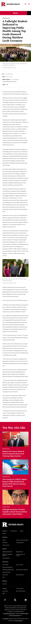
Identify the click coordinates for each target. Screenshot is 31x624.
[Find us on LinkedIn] (25, 600)
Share (3, 84)
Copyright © (5, 618)
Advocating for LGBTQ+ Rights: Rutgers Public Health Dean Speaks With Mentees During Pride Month (14, 482)
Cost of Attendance (20, 542)
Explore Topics (29, 13)
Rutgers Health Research (7, 551)
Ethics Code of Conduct (20, 591)
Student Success (6, 18)
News (15, 13)
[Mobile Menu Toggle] (29, 4)
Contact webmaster (19, 620)
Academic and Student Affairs (22, 540)
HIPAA (3, 593)
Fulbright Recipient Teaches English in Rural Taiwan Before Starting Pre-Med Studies (14, 511)
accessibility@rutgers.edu (9, 613)
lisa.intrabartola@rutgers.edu (9, 81)
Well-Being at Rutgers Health (8, 569)
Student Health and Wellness (22, 569)
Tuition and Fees (5, 545)
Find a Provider (5, 564)
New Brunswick (14, 531)
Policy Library (5, 591)
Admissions (4, 542)
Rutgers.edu (4, 531)
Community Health (6, 572)
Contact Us (4, 583)
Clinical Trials (5, 574)
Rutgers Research (19, 551)
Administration (5, 448)
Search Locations (19, 564)
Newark (21, 531)
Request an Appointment (7, 567)
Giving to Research (6, 558)
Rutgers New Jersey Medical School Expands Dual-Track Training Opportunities (13, 453)
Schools (4, 540)
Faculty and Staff (19, 588)
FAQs (3, 577)
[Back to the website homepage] (10, 4)
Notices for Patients (20, 574)
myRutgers (4, 588)
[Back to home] (13, 524)
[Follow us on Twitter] (15, 600)
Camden (4, 533)
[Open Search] (25, 4)
